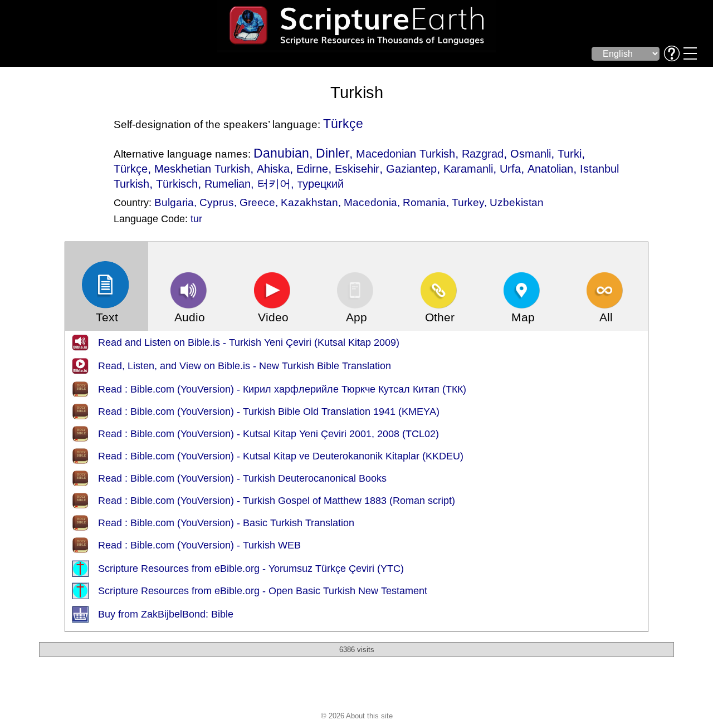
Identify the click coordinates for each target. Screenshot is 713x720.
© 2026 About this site (357, 716)
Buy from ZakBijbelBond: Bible (165, 614)
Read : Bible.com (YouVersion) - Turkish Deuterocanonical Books (242, 478)
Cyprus (216, 202)
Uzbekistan (517, 202)
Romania (424, 202)
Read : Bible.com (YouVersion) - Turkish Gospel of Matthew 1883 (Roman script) (276, 500)
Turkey (468, 202)
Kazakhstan (309, 202)
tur (196, 218)
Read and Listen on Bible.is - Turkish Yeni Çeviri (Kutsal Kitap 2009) (248, 342)
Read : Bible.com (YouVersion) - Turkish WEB (199, 545)
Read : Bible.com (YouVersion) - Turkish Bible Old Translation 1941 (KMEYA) (268, 411)
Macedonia (370, 202)
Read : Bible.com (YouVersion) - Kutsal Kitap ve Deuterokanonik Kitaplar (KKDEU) (280, 456)
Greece (257, 202)
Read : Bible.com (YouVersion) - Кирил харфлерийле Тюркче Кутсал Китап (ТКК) (282, 389)
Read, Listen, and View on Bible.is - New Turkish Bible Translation (244, 365)
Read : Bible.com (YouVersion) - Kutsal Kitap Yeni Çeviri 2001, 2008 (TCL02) (268, 433)
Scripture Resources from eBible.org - (183, 568)
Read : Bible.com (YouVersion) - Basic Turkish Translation (226, 522)
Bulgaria (174, 202)
